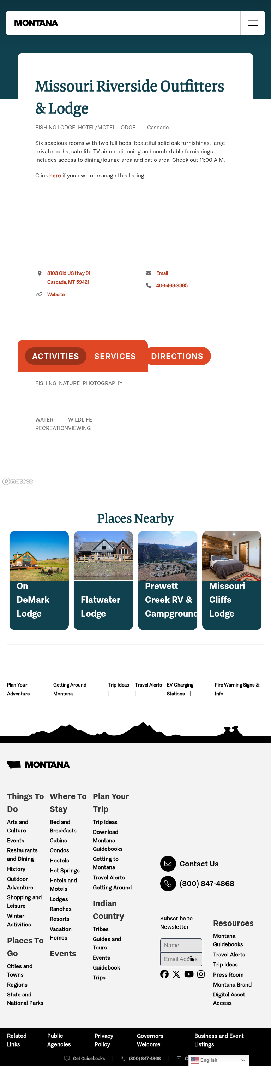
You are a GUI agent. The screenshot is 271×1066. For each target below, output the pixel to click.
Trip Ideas (118, 685)
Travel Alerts (148, 685)
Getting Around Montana (69, 689)
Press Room (228, 974)
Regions (17, 984)
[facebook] (164, 974)
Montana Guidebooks (228, 940)
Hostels (59, 860)
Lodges (59, 899)
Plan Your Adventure (19, 689)
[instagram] (201, 974)
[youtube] (189, 974)
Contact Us (199, 863)
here (55, 175)
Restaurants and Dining (22, 854)
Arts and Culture (17, 826)
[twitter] (176, 974)
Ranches (61, 909)
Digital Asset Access (229, 998)
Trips (99, 977)
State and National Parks (25, 998)
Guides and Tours (107, 943)
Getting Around (112, 887)
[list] (82, 419)
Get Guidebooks (89, 1058)
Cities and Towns (19, 970)
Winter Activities (19, 920)
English (208, 1060)
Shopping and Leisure (24, 901)
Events (15, 840)
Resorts (60, 918)
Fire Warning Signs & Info (237, 689)
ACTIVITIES (55, 356)
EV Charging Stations (180, 689)
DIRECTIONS (177, 356)
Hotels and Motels (63, 884)
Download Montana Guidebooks (108, 840)
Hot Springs (65, 870)
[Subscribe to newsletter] (191, 959)
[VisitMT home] (32, 23)
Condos (59, 850)
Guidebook (106, 967)
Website (56, 294)
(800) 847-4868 (207, 883)
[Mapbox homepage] (17, 481)
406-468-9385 (172, 286)
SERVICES (115, 356)
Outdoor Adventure (20, 883)
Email (162, 273)
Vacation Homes (61, 933)
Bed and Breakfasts (63, 826)
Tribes (101, 929)
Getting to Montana (106, 863)
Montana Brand (232, 984)
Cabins (58, 840)
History (16, 869)
